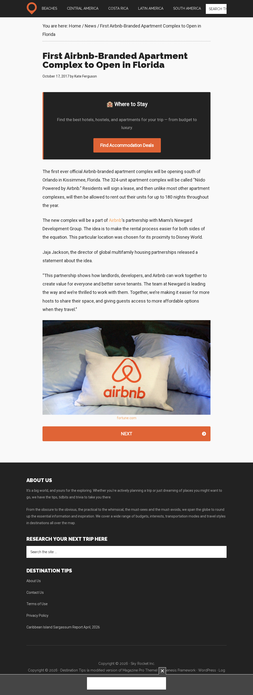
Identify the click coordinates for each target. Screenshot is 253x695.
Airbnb (115, 220)
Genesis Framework (179, 670)
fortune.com (126, 418)
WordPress (207, 670)
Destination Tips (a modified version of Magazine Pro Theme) (109, 670)
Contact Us (35, 592)
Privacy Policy (37, 616)
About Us (33, 581)
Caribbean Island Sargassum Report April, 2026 (63, 627)
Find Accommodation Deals (127, 145)
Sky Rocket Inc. (143, 664)
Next (126, 433)
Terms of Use (36, 604)
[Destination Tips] (31, 8)
